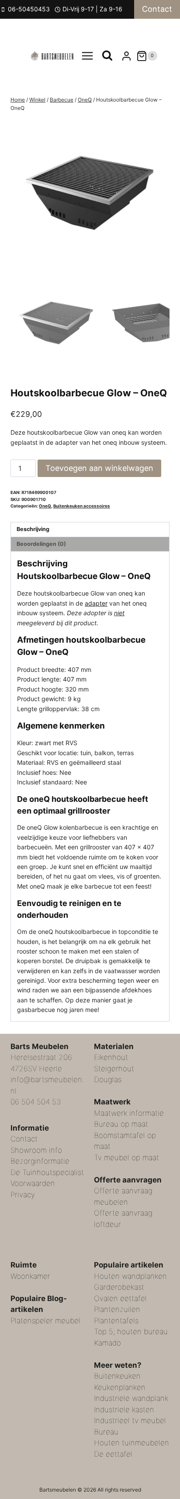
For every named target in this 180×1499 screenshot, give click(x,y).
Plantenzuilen (117, 1309)
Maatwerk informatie (129, 1113)
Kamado (107, 1343)
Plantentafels (116, 1320)
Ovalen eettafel (120, 1298)
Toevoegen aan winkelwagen (99, 468)
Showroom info (36, 1150)
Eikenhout (111, 1057)
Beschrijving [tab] (33, 529)
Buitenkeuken (117, 1376)
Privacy (22, 1194)
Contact (157, 9)
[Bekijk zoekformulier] (107, 56)
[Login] (126, 56)
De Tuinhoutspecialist (47, 1172)
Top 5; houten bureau (131, 1331)
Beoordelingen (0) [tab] (41, 544)
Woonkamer (30, 1276)
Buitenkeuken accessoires (81, 506)
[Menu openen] (87, 56)
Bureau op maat (121, 1124)
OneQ (45, 506)
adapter (96, 603)
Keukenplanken (119, 1387)
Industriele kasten (124, 1409)
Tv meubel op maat (126, 1157)
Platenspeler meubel (45, 1320)
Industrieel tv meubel (130, 1420)
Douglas (107, 1079)
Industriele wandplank (131, 1398)
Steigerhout (114, 1068)
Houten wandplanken (130, 1276)
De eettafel (113, 1454)
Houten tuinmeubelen (131, 1442)
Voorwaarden (32, 1183)
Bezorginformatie (39, 1161)
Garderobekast (119, 1287)
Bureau (106, 1431)
